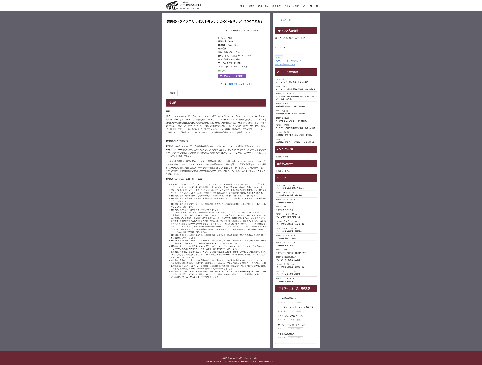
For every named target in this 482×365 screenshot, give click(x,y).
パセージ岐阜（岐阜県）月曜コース (290, 267)
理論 (231, 84)
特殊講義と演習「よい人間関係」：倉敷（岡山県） (296, 142)
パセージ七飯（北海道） (285, 246)
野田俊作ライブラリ (243, 84)
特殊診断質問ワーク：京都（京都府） (291, 106)
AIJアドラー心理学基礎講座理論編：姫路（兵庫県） (296, 89)
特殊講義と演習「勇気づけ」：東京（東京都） (294, 135)
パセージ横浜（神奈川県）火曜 (288, 217)
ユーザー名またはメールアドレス (290, 38)
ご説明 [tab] (172, 93)
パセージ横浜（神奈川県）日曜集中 (290, 188)
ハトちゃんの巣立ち (286, 334)
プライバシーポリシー (252, 358)
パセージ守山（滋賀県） (285, 203)
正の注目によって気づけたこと (291, 316)
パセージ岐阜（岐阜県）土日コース (290, 224)
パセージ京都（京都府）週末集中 (289, 195)
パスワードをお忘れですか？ (288, 61)
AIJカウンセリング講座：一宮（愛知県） (292, 121)
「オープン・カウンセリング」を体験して (296, 307)
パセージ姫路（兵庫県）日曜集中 (289, 231)
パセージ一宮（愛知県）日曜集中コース (291, 253)
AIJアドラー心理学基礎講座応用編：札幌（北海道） (296, 128)
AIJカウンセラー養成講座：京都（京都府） (293, 82)
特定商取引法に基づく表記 (231, 358)
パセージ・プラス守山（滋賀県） (289, 274)
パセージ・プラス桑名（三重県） (289, 260)
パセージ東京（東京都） (285, 281)
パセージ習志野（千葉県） (286, 238)
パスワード (280, 47)
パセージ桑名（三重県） (285, 210)
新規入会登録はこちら (285, 64)
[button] (314, 20)
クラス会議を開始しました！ (290, 298)
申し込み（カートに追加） (232, 76)
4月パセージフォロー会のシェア (291, 325)
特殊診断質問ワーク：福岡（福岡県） (291, 114)
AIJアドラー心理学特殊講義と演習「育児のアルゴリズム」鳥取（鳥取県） (296, 97)
